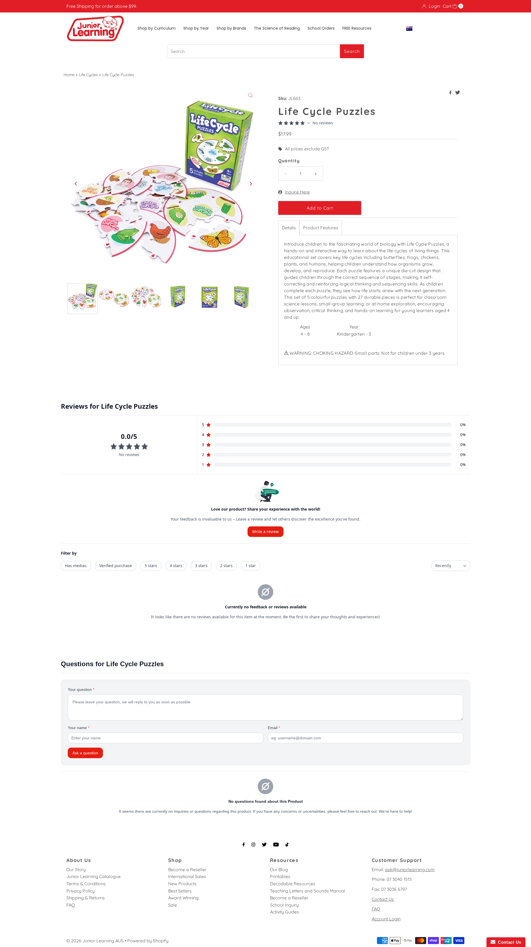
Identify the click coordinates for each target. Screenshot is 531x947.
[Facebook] (244, 844)
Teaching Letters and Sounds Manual (307, 891)
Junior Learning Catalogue (93, 876)
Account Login (386, 919)
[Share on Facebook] (451, 93)
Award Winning (183, 897)
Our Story (76, 869)
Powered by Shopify (147, 940)
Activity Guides (284, 912)
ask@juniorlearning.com (410, 869)
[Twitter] (264, 844)
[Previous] (76, 183)
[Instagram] (253, 844)
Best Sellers (180, 891)
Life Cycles (88, 74)
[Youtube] (276, 844)
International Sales (187, 876)
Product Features (320, 227)
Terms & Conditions (86, 883)
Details (289, 227)
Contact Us (383, 899)
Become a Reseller (187, 869)
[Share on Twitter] (457, 93)
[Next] (250, 183)
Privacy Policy (80, 891)
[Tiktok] (286, 844)
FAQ (70, 905)
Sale (172, 905)
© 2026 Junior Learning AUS (95, 940)
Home (69, 74)
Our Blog (279, 869)
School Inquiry (284, 905)
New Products (182, 883)
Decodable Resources (292, 883)
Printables (280, 876)
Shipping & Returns (85, 897)
